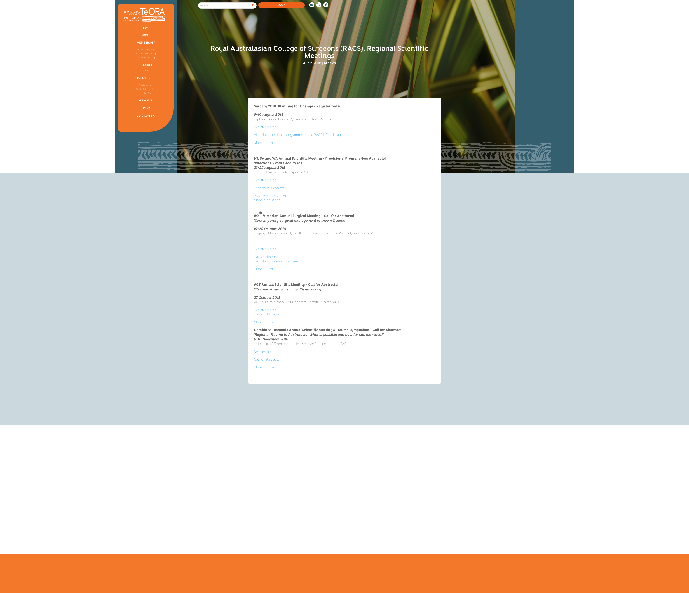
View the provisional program (276, 261)
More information (267, 143)
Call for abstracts (266, 359)
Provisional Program (269, 188)
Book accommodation (270, 196)
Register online (265, 127)
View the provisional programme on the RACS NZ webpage (298, 135)
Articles (330, 63)
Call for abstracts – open (272, 257)
